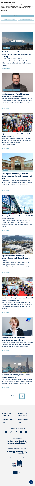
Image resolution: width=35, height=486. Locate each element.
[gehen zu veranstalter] (17, 444)
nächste (22, 395)
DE (15, 472)
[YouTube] (26, 432)
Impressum (22, 410)
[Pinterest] (21, 432)
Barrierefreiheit (8, 419)
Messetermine (7, 410)
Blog (3, 423)
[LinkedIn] (16, 432)
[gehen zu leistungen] (17, 453)
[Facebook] (6, 432)
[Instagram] (11, 432)
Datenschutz (23, 419)
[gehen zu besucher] (13, 467)
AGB (19, 423)
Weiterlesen (6, 69)
